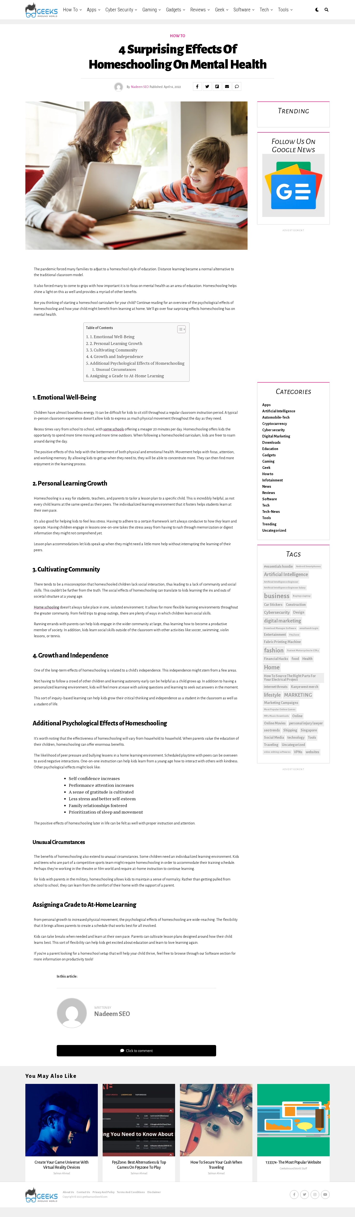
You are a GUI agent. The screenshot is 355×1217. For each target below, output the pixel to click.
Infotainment (272, 480)
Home (272, 667)
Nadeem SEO (140, 87)
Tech (264, 10)
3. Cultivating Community (113, 350)
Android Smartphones (308, 566)
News (266, 486)
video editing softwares (277, 752)
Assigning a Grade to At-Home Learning (127, 376)
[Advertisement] (293, 304)
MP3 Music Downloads (276, 716)
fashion (274, 650)
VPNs (298, 752)
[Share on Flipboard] (217, 86)
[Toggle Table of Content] (179, 329)
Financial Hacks (276, 659)
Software (242, 10)
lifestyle (272, 695)
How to (70, 10)
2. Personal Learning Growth (116, 343)
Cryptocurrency (274, 424)
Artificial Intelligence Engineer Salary (284, 587)
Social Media (274, 737)
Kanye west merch (304, 687)
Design (298, 612)
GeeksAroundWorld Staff (293, 1168)
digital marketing (282, 620)
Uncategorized (274, 530)
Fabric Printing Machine (282, 642)
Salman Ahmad (61, 1173)
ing (56, 607)
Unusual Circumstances (116, 369)
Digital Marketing (276, 436)
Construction (296, 605)
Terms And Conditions (131, 1192)
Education (270, 449)
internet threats (276, 687)
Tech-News (271, 512)
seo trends (272, 730)
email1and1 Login (308, 628)
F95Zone (294, 634)
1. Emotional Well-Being (112, 336)
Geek (219, 10)
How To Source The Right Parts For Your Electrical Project (290, 678)
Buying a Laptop (302, 595)
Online (297, 716)
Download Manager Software (280, 628)
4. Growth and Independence (116, 356)
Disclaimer (154, 1192)
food (295, 659)
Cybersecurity (277, 612)
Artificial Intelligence (278, 411)
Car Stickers (273, 605)
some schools (113, 429)
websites (312, 752)
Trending (269, 524)
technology (296, 737)
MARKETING (298, 695)
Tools (283, 10)
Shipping (290, 730)
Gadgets (173, 10)
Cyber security (119, 10)
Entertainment (275, 635)
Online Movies (275, 723)
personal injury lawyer (306, 723)
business (277, 596)
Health (307, 659)
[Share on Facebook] (197, 86)
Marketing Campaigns (281, 703)
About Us (68, 1192)
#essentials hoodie (278, 566)
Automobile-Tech (276, 417)
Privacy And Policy (103, 1192)
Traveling (271, 745)
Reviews (198, 10)
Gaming (149, 10)
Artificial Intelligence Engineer (281, 581)
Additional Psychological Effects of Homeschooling (137, 363)
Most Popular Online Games (279, 709)
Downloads (271, 442)
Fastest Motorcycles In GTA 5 (303, 650)
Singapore (309, 730)
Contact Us (83, 1192)
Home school (44, 607)
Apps (91, 10)
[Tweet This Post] (207, 86)
